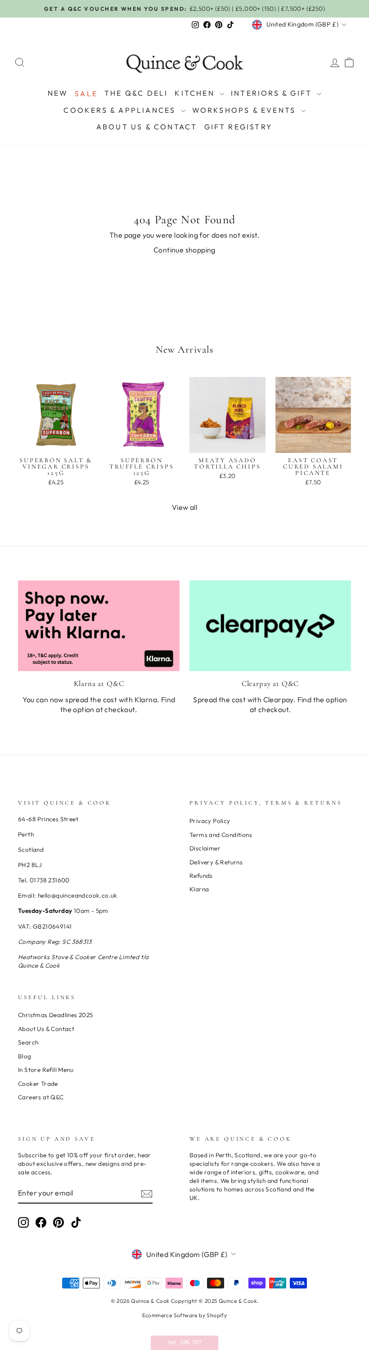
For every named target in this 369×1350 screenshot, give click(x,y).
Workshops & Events (245, 110)
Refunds (201, 876)
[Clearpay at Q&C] (270, 625)
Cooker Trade (38, 1084)
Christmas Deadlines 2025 (55, 1015)
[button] (184, 1343)
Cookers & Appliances (120, 110)
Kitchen (196, 93)
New (58, 93)
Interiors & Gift (273, 93)
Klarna (199, 889)
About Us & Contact (147, 126)
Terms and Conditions (220, 835)
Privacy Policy (209, 821)
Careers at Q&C (41, 1097)
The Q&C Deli (136, 93)
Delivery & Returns (216, 862)
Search (28, 1042)
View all (184, 507)
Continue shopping (184, 249)
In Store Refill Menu (45, 1070)
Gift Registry (238, 126)
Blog (25, 1056)
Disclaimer (204, 848)
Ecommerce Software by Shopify (184, 1315)
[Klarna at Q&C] (99, 625)
